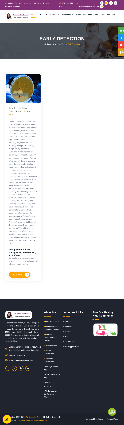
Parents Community (123, 52)
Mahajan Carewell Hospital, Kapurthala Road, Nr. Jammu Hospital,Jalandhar (28, 4)
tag (62, 44)
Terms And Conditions (94, 419)
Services (54, 15)
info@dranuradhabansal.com (88, 6)
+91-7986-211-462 (66, 4)
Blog (90, 15)
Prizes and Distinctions (49, 384)
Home (33, 17)
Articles (80, 15)
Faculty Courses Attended (51, 368)
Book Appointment (72, 347)
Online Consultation (123, 45)
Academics (66, 15)
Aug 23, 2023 (16, 111)
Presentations (51, 346)
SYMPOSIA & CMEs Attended (52, 376)
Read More (17, 275)
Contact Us (69, 341)
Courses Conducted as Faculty (49, 338)
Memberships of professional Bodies (52, 328)
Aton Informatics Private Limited (32, 421)
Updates (99, 15)
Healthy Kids (123, 37)
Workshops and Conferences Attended (50, 394)
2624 (28, 111)
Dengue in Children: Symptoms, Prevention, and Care (22, 252)
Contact (111, 15)
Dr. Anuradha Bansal (19, 108)
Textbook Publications (49, 360)
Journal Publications (49, 352)
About (42, 15)
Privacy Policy (113, 419)
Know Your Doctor (52, 322)
